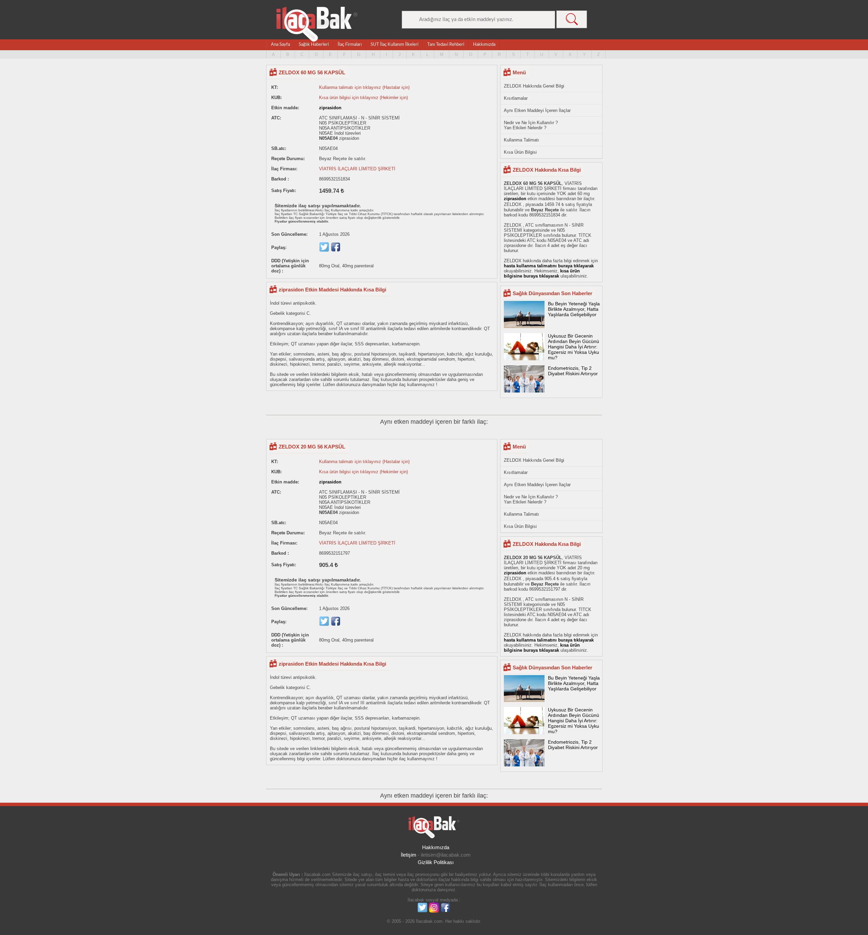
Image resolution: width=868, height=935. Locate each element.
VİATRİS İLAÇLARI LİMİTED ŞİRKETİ (357, 168)
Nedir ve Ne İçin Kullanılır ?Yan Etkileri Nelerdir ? (531, 125)
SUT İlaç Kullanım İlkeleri (394, 44)
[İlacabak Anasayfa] (317, 24)
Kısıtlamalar (516, 98)
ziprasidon (330, 107)
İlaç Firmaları (350, 44)
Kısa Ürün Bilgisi (520, 152)
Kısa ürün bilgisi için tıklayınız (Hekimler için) (363, 97)
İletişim (408, 855)
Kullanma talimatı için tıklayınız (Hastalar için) (364, 87)
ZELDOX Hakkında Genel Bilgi (534, 86)
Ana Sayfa (280, 44)
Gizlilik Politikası (436, 862)
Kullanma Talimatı (521, 139)
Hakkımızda (484, 44)
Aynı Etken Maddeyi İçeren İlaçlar (537, 110)
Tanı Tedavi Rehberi (445, 44)
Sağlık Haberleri (314, 44)
